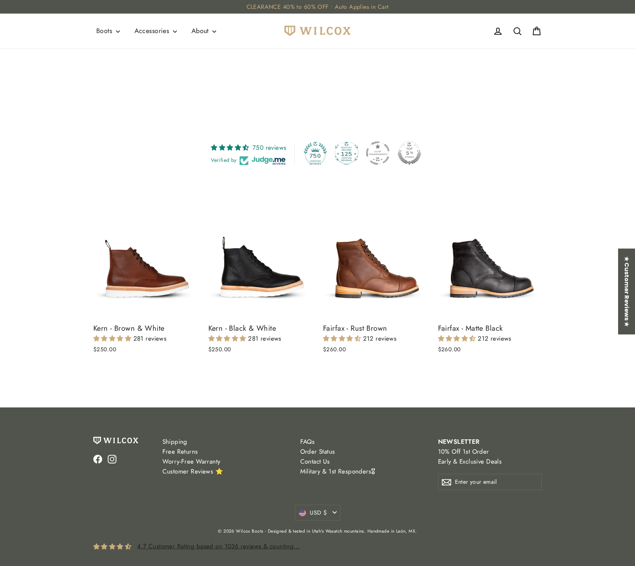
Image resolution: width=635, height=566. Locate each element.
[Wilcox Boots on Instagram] (112, 459)
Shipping (174, 441)
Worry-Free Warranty (191, 461)
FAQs (307, 441)
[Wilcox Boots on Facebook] (97, 459)
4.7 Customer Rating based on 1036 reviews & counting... (218, 546)
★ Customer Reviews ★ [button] (627, 291)
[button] (113, 338)
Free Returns (180, 451)
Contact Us (315, 461)
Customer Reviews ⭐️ (192, 471)
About (201, 31)
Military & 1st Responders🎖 (337, 471)
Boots (105, 31)
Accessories (152, 31)
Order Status (317, 451)
